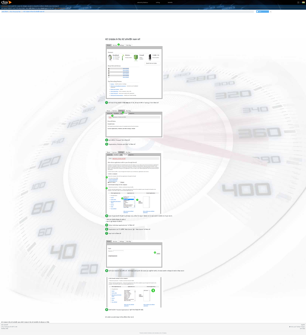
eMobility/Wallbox (142, 2)
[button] (262, 11)
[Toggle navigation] (298, 2)
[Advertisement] (153, 26)
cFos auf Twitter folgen (297, 327)
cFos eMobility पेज (59, 8)
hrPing (158, 2)
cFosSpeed (4, 6)
